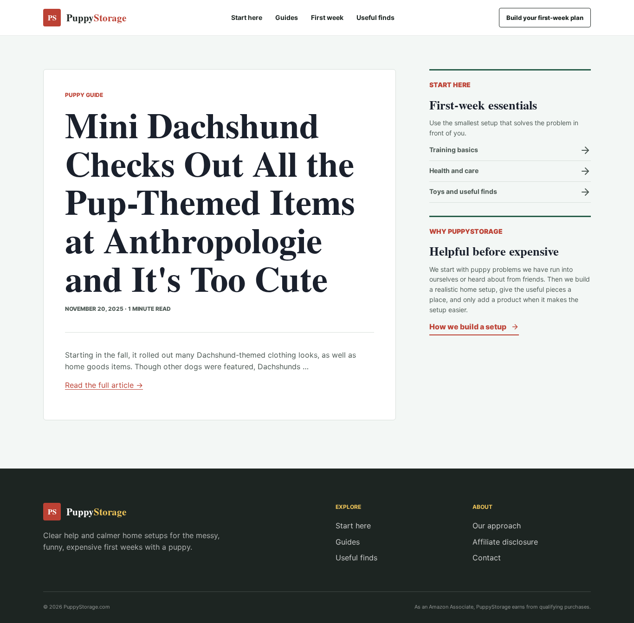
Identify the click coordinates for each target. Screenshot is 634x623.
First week (327, 17)
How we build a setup (467, 326)
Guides (286, 17)
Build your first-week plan (544, 17)
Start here (246, 17)
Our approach (496, 525)
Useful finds (375, 17)
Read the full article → (104, 385)
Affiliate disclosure (505, 541)
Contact (486, 557)
